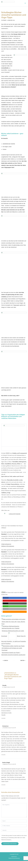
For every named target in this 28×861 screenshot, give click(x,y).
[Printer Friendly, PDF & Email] (3, 592)
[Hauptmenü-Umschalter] (25, 3)
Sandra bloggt (6, 762)
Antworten (3, 718)
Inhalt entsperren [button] (6, 544)
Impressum (14, 856)
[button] (6, 598)
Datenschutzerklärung (14, 858)
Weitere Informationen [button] (7, 546)
